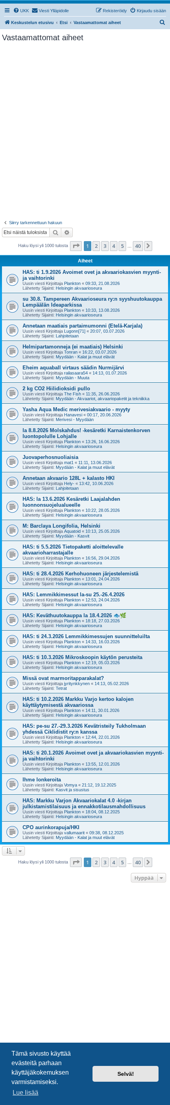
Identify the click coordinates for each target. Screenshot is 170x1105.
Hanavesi (73, 414)
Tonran (70, 352)
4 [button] (113, 245)
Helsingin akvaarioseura (79, 288)
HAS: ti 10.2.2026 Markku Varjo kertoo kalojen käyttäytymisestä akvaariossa (78, 702)
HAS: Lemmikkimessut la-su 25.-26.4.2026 (74, 594)
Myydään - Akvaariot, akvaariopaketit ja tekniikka (102, 398)
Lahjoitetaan (67, 335)
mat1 (69, 462)
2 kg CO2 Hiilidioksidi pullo (56, 388)
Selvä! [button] (125, 1074)
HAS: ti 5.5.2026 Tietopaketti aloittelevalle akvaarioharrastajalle (73, 550)
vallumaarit (74, 832)
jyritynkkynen (77, 683)
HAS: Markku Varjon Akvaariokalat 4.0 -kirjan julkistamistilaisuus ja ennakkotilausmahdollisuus (84, 803)
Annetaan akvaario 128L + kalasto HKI (69, 478)
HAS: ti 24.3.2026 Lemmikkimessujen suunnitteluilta (86, 636)
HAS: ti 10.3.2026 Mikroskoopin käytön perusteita (82, 657)
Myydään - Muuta (72, 377)
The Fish (72, 393)
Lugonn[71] (74, 331)
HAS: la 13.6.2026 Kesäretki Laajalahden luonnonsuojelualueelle (71, 502)
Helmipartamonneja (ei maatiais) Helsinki (73, 347)
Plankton (72, 283)
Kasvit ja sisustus (72, 789)
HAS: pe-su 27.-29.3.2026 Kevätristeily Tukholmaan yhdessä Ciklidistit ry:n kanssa (84, 729)
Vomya (70, 785)
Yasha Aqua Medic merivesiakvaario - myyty (76, 409)
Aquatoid (72, 531)
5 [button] (122, 245)
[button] (76, 246)
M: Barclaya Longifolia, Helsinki (61, 526)
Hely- (69, 483)
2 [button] (96, 245)
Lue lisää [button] (25, 1092)
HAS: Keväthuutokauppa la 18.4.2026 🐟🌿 (74, 615)
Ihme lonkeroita (42, 780)
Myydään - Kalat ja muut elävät (85, 356)
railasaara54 (76, 373)
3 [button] (105, 245)
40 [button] (138, 245)
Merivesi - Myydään (75, 419)
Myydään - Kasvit (72, 536)
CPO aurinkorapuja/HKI (51, 827)
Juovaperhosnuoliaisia (50, 457)
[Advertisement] (85, 131)
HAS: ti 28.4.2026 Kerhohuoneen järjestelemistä (80, 574)
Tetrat (61, 688)
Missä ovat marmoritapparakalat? (63, 678)
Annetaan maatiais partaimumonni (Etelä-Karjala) (82, 326)
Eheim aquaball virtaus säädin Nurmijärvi (73, 368)
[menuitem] (21, 10)
